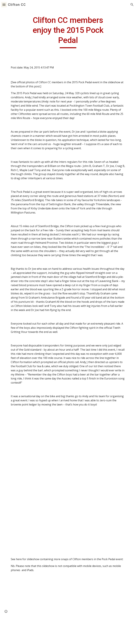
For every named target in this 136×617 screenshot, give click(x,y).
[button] (4, 4)
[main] (68, 32)
